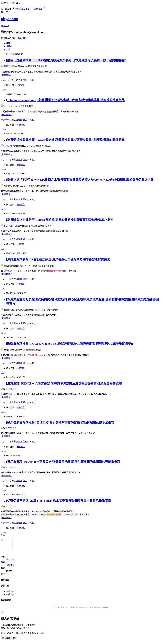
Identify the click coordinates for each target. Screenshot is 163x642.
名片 (8, 49)
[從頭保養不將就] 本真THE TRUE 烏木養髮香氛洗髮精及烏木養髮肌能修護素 (58, 500)
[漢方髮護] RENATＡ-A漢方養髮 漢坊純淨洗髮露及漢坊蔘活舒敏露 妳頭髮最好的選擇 (64, 383)
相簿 (8, 43)
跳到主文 (5, 26)
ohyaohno (9, 18)
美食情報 (22, 38)
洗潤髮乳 (21, 85)
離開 (14, 638)
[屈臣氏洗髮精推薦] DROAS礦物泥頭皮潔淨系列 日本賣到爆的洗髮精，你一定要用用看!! (66, 60)
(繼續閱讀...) (6, 75)
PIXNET (62, 607)
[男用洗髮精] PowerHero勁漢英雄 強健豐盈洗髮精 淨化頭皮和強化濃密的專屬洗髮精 (63, 461)
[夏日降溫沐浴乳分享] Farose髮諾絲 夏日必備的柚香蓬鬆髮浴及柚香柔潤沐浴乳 (59, 219)
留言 (25, 80)
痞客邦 (19, 80)
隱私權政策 (96, 607)
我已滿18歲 (6, 638)
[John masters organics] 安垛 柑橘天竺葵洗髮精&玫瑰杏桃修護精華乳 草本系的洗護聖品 (65, 100)
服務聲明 (105, 607)
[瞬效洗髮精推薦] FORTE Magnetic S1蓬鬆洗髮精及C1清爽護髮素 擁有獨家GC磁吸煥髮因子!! (69, 343)
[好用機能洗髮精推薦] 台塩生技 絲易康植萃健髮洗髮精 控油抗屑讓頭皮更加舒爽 (60, 422)
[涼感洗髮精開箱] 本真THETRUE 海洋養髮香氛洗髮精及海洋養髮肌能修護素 (58, 259)
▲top (3, 89)
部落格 (9, 46)
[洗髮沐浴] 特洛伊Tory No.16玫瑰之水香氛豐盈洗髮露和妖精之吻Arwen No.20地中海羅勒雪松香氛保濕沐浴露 (80, 179)
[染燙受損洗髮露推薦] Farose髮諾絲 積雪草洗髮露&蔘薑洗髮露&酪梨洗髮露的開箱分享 (65, 140)
